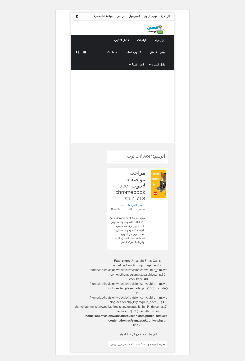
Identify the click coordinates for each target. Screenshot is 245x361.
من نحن (121, 16)
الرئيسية (165, 16)
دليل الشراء (158, 64)
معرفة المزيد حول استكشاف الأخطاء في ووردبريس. (137, 344)
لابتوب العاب (133, 52)
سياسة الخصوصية (103, 16)
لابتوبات (142, 40)
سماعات (112, 52)
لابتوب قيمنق (157, 52)
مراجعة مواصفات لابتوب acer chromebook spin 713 (130, 185)
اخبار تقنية (138, 64)
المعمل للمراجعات (135, 205)
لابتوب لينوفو (150, 16)
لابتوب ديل (134, 16)
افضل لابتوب (122, 40)
